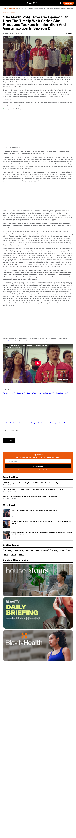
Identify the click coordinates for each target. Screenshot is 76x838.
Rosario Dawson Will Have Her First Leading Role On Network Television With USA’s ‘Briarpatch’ (35, 393)
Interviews (7, 550)
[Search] (60, 3)
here (9, 341)
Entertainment (12, 8)
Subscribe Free (38, 466)
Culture (45, 550)
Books (6, 554)
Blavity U (54, 550)
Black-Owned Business (33, 550)
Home (4, 8)
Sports (62, 550)
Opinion (21, 554)
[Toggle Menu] (3, 3)
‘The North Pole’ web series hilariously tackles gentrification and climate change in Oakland (34, 423)
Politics (13, 554)
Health (69, 550)
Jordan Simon (9, 33)
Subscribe (68, 3)
